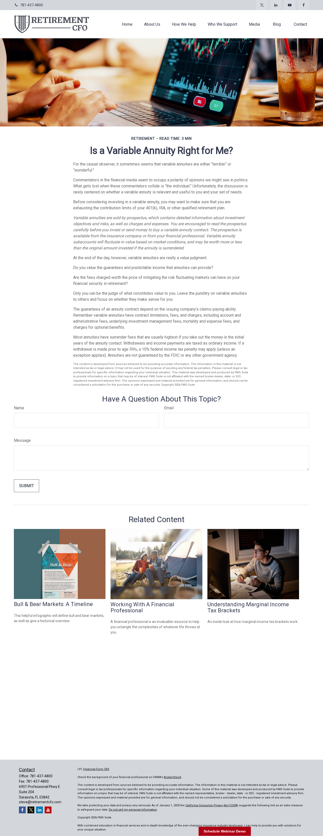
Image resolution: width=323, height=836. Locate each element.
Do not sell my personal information (133, 809)
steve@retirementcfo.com (40, 802)
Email (169, 408)
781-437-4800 (31, 5)
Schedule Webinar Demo (225, 831)
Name (19, 408)
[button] (127, 24)
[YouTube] (289, 5)
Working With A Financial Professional (142, 607)
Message (22, 440)
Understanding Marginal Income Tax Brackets (248, 607)
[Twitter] (261, 5)
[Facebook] (303, 5)
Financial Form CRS (96, 769)
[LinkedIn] (275, 5)
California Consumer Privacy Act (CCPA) (211, 805)
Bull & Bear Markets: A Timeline (53, 604)
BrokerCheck (172, 777)
